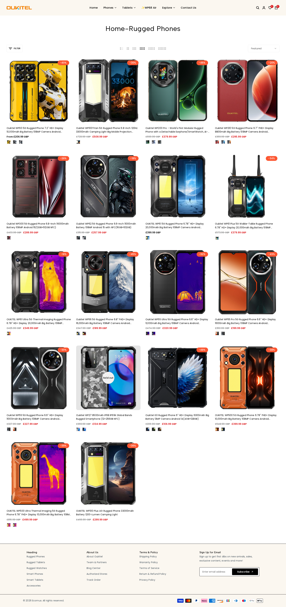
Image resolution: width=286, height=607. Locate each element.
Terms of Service (149, 568)
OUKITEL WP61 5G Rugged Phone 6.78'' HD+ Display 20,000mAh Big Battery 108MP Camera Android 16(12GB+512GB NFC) (174, 225)
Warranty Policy (148, 562)
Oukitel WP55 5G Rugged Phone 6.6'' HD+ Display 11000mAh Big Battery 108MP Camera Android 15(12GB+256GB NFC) (35, 417)
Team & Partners (97, 562)
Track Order (94, 580)
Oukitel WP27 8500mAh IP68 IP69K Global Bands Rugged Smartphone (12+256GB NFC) (104, 417)
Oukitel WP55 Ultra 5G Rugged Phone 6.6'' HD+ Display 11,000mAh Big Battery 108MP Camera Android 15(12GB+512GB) (176, 321)
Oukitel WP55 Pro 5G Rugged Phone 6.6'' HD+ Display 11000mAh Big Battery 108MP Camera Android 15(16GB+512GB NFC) (245, 321)
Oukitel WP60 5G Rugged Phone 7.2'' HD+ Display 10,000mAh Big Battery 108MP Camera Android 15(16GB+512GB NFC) (35, 130)
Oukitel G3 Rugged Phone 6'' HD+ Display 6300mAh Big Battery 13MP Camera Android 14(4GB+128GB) (177, 417)
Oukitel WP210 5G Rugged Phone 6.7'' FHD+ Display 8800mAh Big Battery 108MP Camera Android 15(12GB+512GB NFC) (244, 130)
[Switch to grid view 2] (128, 48)
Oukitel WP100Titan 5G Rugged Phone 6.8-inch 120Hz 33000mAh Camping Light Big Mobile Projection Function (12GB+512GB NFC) (107, 130)
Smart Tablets (35, 580)
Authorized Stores (97, 574)
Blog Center (93, 568)
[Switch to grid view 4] (142, 48)
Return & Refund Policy (152, 574)
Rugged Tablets (36, 562)
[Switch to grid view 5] (152, 48)
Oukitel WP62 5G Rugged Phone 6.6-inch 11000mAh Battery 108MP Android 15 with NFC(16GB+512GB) (106, 225)
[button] (34, 116)
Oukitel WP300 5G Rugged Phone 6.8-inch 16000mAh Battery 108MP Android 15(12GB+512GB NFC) (38, 225)
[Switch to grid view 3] (134, 48)
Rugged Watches (37, 568)
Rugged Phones (36, 556)
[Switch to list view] (121, 48)
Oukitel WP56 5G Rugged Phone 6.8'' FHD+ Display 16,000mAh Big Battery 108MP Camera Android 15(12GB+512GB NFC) (105, 321)
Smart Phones (35, 574)
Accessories (34, 585)
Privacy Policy (147, 580)
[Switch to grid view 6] (162, 48)
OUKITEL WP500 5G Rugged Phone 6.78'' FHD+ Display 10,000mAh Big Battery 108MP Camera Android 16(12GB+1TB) (246, 417)
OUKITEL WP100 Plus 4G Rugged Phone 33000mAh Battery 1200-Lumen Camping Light (105, 512)
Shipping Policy (148, 556)
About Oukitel (95, 556)
